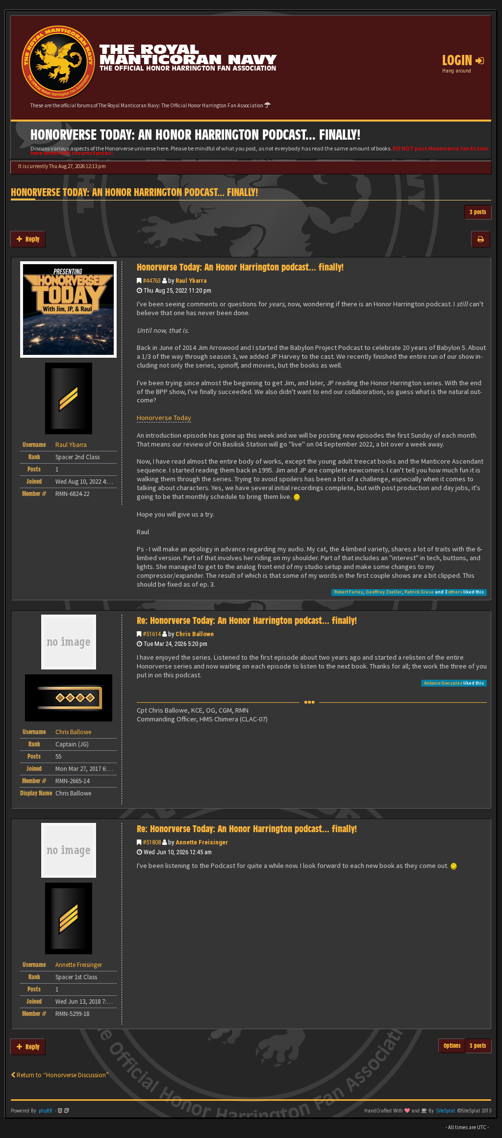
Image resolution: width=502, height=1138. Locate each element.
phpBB (45, 1111)
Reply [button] (30, 239)
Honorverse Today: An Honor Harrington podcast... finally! (134, 192)
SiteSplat (445, 1111)
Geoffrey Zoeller (384, 592)
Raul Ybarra (191, 280)
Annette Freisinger (202, 842)
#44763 (152, 280)
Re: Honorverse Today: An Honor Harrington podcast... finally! (247, 620)
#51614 (152, 634)
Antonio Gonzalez (443, 683)
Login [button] (459, 60)
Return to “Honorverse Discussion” (62, 1075)
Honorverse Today (164, 417)
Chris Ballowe (195, 634)
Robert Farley (348, 592)
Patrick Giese (419, 592)
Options (452, 1045)
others (455, 592)
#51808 (152, 842)
